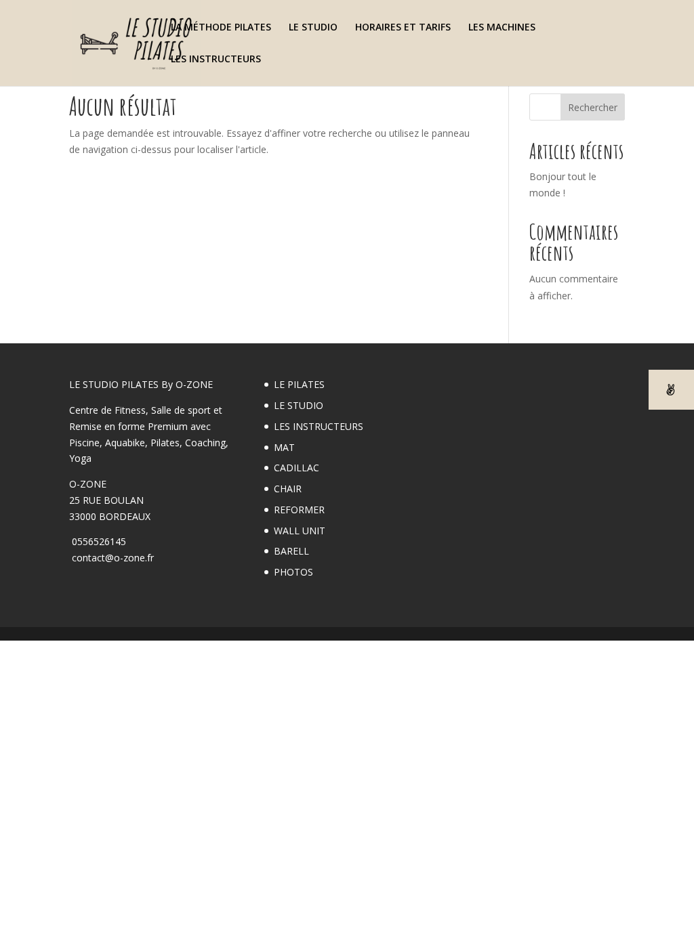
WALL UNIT (299, 530)
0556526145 (97, 541)
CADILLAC (296, 467)
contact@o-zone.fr (111, 557)
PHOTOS (293, 571)
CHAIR (288, 488)
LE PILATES (299, 384)
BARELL (291, 550)
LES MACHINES (501, 27)
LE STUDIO (313, 27)
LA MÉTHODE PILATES (221, 27)
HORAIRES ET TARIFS (403, 27)
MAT (284, 447)
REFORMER (299, 509)
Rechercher (592, 107)
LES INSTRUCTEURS (216, 59)
